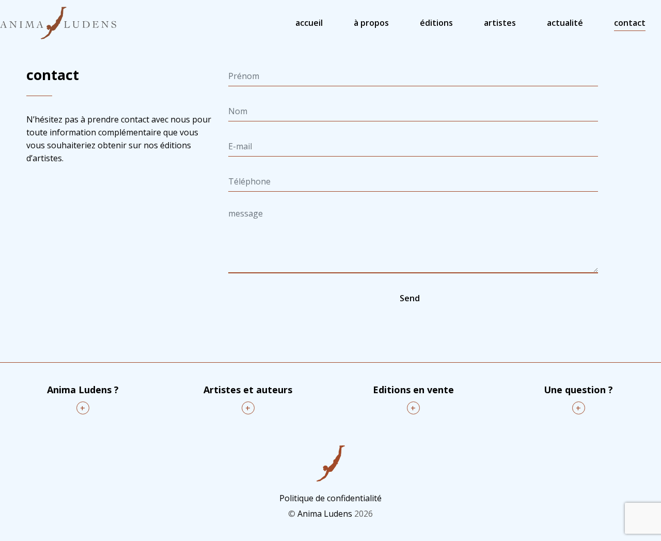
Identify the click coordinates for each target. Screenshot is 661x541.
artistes (500, 22)
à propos (371, 22)
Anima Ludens (324, 513)
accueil (309, 22)
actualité (565, 22)
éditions (436, 22)
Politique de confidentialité (330, 498)
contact (630, 22)
